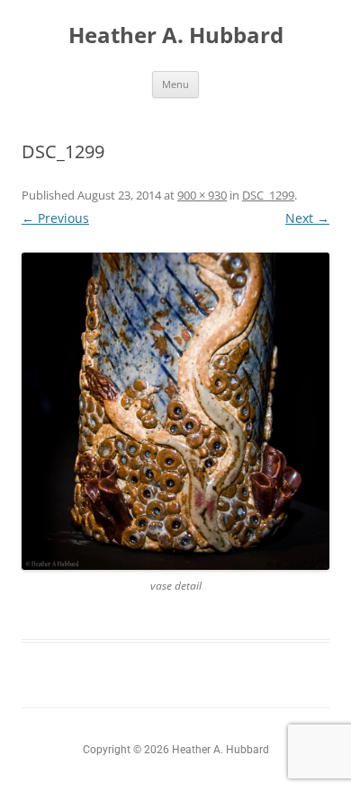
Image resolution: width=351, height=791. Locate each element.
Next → (307, 218)
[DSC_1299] (175, 411)
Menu (175, 84)
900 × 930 (202, 195)
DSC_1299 (268, 195)
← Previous (55, 218)
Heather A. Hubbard (176, 35)
